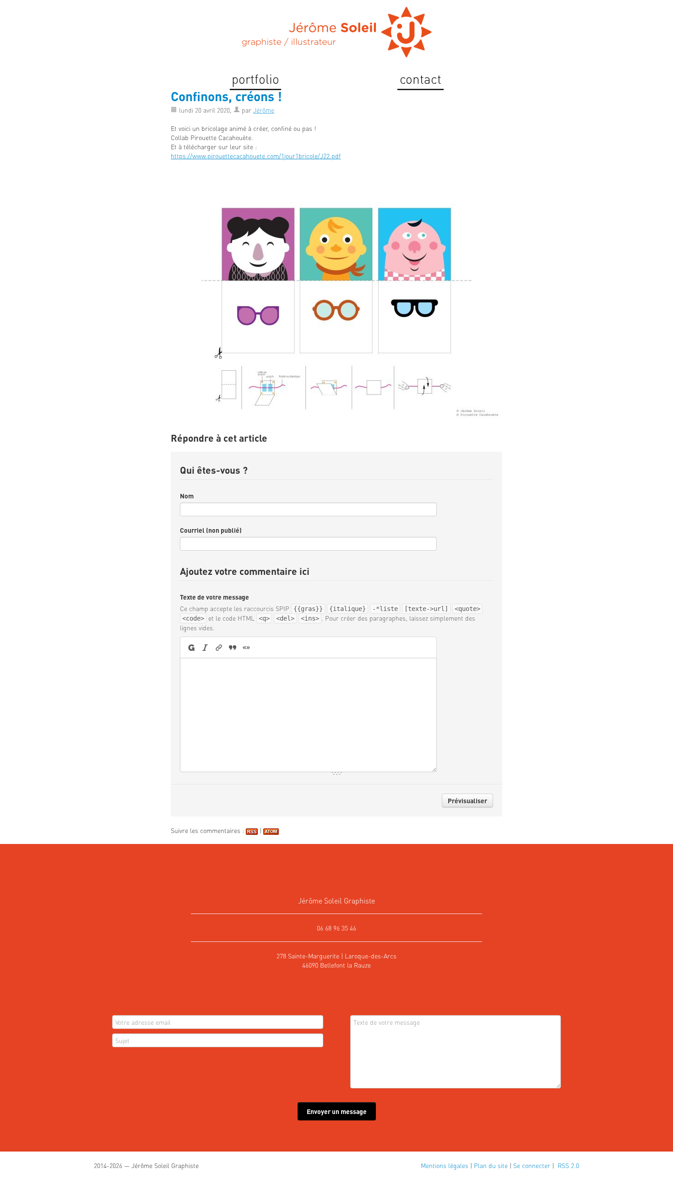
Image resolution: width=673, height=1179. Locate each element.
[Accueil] (336, 28)
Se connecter (531, 1165)
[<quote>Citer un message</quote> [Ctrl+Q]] (232, 647)
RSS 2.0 (567, 1165)
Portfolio (255, 78)
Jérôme (263, 110)
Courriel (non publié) (211, 530)
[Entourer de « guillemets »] (246, 647)
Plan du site (491, 1165)
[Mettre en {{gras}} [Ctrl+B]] (190, 647)
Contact (420, 78)
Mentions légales (444, 1165)
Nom (187, 496)
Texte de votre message (214, 597)
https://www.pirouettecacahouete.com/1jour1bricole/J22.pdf (256, 155)
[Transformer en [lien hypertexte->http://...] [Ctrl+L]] (219, 647)
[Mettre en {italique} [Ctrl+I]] (205, 647)
